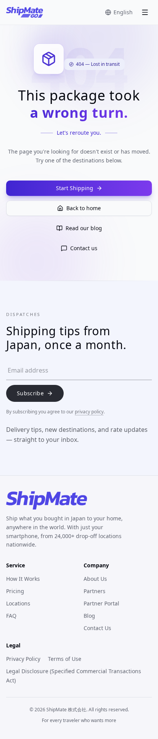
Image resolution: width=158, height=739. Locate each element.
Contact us (83, 248)
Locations (18, 603)
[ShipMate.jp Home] (24, 12)
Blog (89, 615)
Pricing (15, 591)
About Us (95, 578)
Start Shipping (74, 188)
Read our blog (84, 228)
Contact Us (97, 628)
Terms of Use (64, 658)
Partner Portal (101, 603)
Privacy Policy (23, 658)
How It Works (23, 578)
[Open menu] (145, 12)
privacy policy (89, 411)
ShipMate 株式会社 (66, 709)
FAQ (11, 615)
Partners (94, 591)
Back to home (83, 208)
